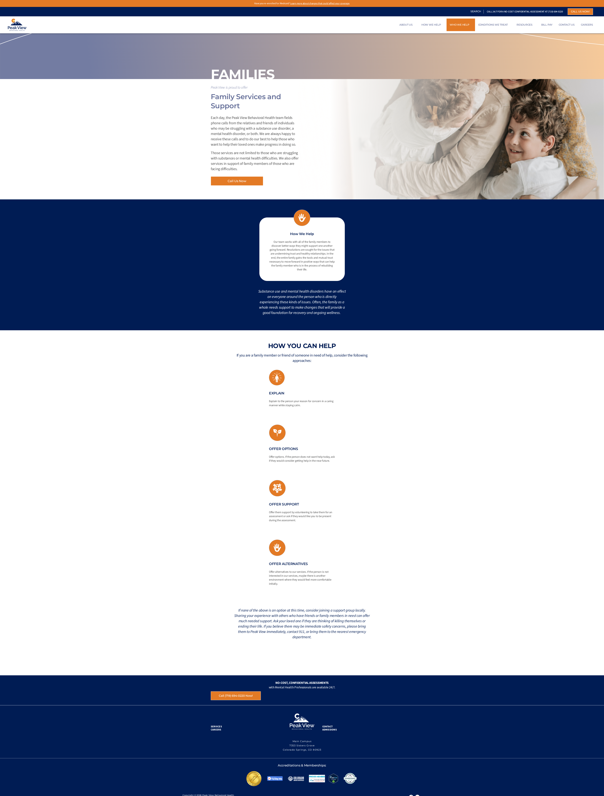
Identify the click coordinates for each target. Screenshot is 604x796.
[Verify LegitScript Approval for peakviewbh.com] (333, 778)
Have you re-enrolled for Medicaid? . (302, 3)
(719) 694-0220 (555, 11)
